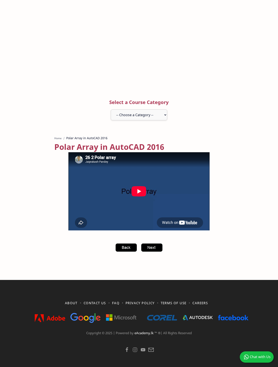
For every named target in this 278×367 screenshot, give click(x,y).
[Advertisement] (139, 52)
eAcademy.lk (144, 333)
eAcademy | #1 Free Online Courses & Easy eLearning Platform (130, 338)
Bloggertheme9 (210, 338)
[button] (127, 351)
